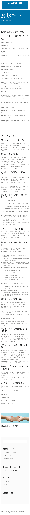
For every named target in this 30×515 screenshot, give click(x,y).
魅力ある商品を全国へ (10, 426)
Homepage (6, 496)
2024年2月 (6, 484)
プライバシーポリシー (10, 135)
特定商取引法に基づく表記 (12, 31)
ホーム (2, 20)
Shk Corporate (12, 513)
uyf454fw (7, 17)
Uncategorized (7, 499)
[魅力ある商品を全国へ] (15, 418)
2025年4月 (6, 481)
